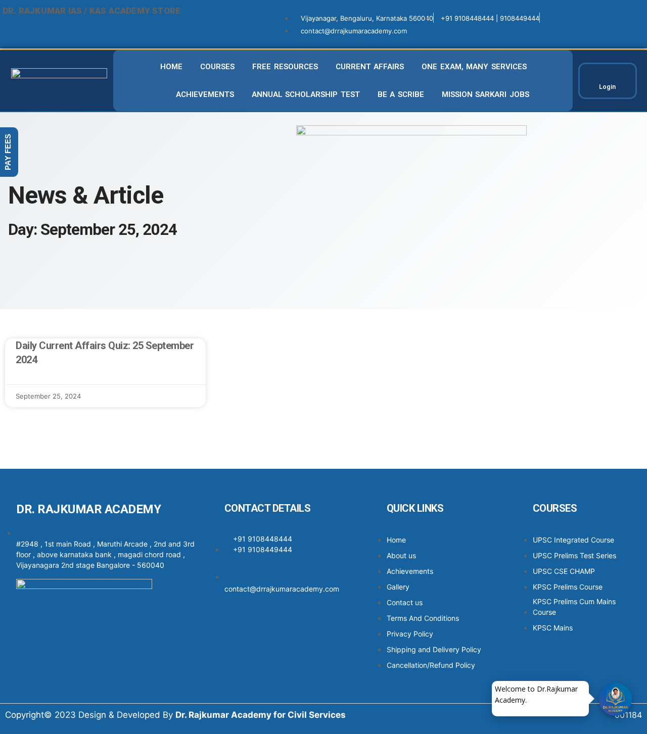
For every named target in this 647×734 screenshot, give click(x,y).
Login (607, 86)
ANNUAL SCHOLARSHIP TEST (306, 94)
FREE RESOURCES (285, 66)
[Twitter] (297, 625)
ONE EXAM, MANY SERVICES (474, 66)
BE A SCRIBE (401, 94)
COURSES (217, 66)
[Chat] (615, 699)
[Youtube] (237, 653)
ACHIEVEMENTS (205, 94)
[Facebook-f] (237, 625)
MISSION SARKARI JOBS (485, 94)
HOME (171, 66)
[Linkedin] (328, 625)
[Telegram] (267, 653)
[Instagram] (267, 625)
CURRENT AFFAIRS (370, 66)
